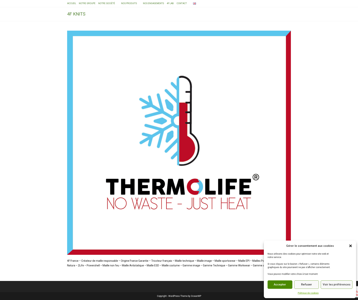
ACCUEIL (71, 3)
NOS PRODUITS (129, 3)
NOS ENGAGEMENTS (153, 3)
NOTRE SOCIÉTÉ (106, 3)
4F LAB (170, 3)
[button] (350, 246)
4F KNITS (76, 14)
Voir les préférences (336, 284)
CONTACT (182, 3)
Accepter (280, 284)
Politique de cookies (308, 293)
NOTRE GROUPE (87, 3)
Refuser (306, 284)
